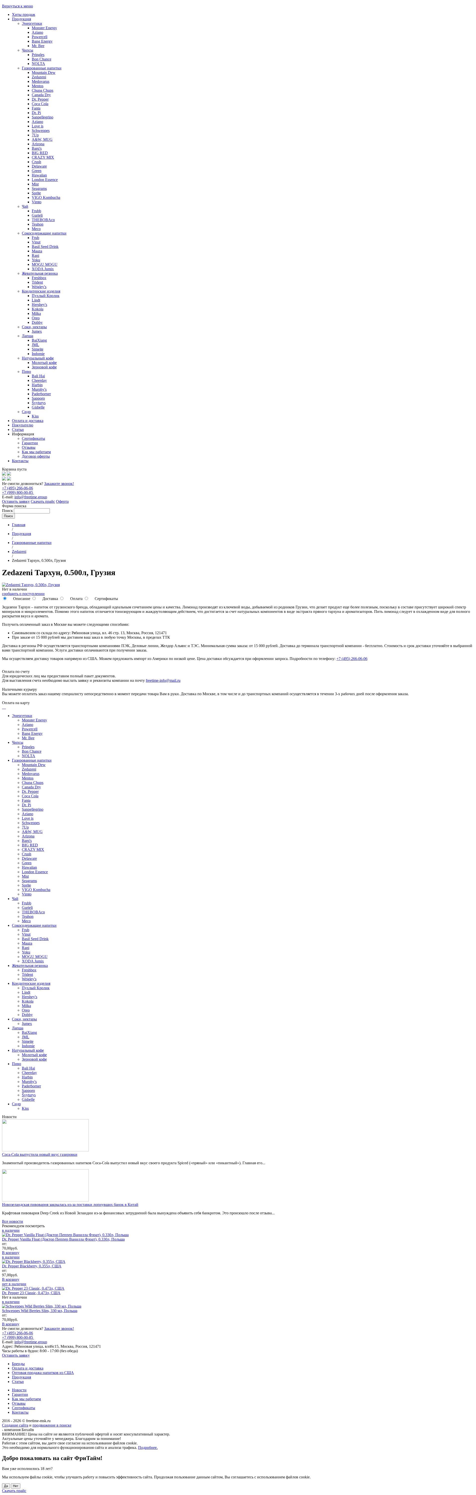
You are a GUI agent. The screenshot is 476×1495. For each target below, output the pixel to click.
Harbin (37, 385)
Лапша (27, 336)
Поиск (8, 510)
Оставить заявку (16, 501)
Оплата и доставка (27, 421)
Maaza (37, 251)
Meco (36, 229)
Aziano (37, 32)
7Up (35, 135)
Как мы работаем (36, 452)
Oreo (36, 318)
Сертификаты (33, 438)
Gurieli (37, 215)
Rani (35, 255)
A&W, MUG (42, 139)
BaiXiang (39, 340)
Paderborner (41, 394)
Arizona (38, 144)
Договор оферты (36, 456)
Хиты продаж (23, 14)
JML (35, 345)
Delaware (39, 166)
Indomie (38, 354)
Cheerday (39, 380)
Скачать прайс (43, 501)
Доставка (49, 599)
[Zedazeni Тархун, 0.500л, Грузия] (31, 585)
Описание (21, 599)
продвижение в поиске (51, 1425)
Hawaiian (39, 175)
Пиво (26, 371)
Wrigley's (39, 287)
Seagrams (39, 188)
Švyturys (39, 403)
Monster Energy (44, 28)
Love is (37, 126)
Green (36, 171)
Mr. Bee (38, 46)
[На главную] (4, 474)
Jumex (37, 331)
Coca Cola (40, 104)
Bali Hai (38, 376)
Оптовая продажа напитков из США (43, 1373)
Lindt (36, 300)
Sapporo (38, 398)
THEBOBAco (43, 220)
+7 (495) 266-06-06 (17, 488)
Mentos (37, 86)
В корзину (10, 1253)
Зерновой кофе (44, 367)
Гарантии (30, 443)
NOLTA (38, 63)
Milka (36, 313)
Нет (15, 1486)
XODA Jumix (43, 269)
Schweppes (41, 130)
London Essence (45, 180)
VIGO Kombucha (46, 197)
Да (6, 1486)
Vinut (36, 242)
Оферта (62, 501)
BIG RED (40, 153)
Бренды (18, 1364)
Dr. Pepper (40, 99)
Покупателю (22, 425)
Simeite (37, 349)
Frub (35, 238)
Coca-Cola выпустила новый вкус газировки (39, 1154)
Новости (19, 1390)
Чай (25, 206)
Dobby (37, 322)
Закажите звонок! (59, 483)
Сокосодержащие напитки (44, 233)
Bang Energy (42, 41)
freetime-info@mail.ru (163, 680)
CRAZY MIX (43, 157)
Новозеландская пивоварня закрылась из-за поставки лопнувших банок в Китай (70, 1204)
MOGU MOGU (45, 264)
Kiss (35, 416)
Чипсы (27, 50)
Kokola (37, 309)
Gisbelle (38, 407)
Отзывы (28, 447)
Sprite (36, 193)
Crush (36, 162)
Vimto (36, 202)
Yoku (36, 260)
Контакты (20, 461)
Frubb (36, 211)
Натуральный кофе (38, 358)
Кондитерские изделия (41, 291)
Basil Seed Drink (45, 246)
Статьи (18, 429)
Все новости (12, 1221)
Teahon (37, 224)
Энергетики (32, 23)
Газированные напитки (41, 68)
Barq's (37, 148)
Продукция (21, 19)
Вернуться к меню (17, 6)
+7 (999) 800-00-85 (18, 492)
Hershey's (39, 304)
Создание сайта (15, 1425)
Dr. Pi (36, 113)
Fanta (36, 108)
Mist (35, 184)
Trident (37, 282)
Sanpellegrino (42, 117)
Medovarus (40, 81)
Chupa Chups (42, 90)
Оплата (76, 599)
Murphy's (39, 389)
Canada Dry (41, 95)
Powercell (39, 37)
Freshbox (39, 278)
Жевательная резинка (40, 273)
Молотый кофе (44, 362)
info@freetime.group (30, 497)
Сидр (26, 412)
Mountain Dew (44, 72)
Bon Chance (41, 59)
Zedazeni (39, 77)
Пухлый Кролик (46, 296)
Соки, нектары (34, 327)
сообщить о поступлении (23, 594)
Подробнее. (148, 1447)
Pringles (38, 55)
